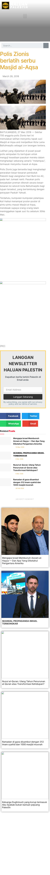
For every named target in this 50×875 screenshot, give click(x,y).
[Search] (46, 45)
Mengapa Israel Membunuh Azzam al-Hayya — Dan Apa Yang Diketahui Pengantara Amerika (29, 441)
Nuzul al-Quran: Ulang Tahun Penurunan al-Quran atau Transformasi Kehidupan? (27, 467)
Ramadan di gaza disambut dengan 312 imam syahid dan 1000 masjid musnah (27, 482)
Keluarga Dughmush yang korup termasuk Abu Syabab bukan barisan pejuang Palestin (24, 805)
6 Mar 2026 (19, 459)
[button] (25, 16)
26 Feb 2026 (19, 488)
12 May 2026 (19, 447)
